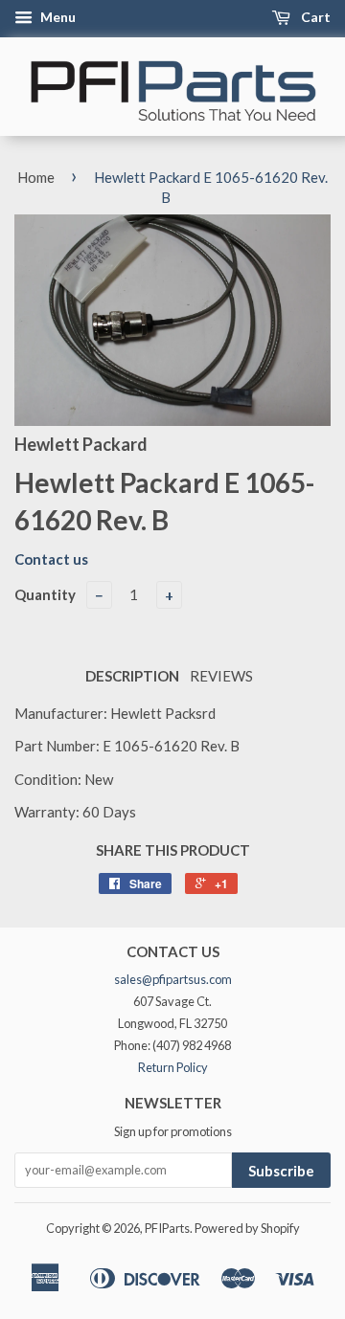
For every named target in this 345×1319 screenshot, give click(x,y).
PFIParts (167, 1228)
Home (36, 177)
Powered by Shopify (247, 1228)
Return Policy (173, 1067)
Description (132, 675)
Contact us (51, 559)
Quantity (45, 594)
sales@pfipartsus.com (173, 979)
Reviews (221, 675)
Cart (314, 17)
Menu (56, 17)
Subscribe (281, 1170)
